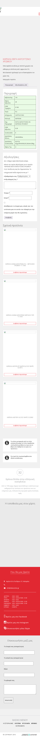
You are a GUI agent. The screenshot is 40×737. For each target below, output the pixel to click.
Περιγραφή (9, 85)
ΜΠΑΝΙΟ (34, 723)
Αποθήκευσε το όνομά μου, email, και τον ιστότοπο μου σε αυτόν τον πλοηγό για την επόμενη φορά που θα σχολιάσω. (19, 209)
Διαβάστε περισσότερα (20, 272)
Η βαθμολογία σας (11, 176)
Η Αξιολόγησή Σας (11, 179)
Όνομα (7, 193)
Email (6, 198)
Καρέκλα (13, 79)
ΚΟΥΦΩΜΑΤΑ (20, 726)
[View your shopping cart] (39, 14)
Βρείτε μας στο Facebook (16, 616)
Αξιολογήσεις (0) (21, 85)
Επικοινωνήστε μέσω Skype (18, 628)
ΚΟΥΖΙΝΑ (18, 723)
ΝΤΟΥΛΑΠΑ (26, 723)
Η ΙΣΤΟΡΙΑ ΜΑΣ (8, 723)
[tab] (9, 85)
